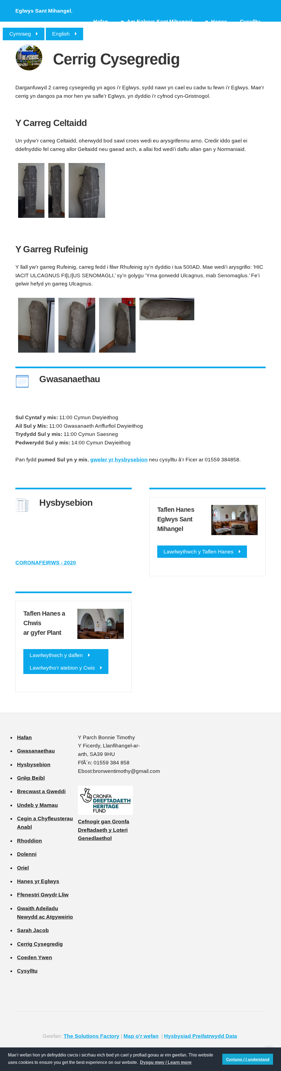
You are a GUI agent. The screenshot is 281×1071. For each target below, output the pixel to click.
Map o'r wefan (141, 1036)
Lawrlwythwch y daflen (56, 655)
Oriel (23, 868)
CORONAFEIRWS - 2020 (45, 563)
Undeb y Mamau (37, 805)
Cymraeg (20, 34)
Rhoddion (29, 841)
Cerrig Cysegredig (40, 944)
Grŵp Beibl (31, 778)
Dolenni (26, 854)
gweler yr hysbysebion (119, 459)
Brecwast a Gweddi (41, 791)
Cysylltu (250, 21)
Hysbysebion (33, 764)
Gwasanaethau (36, 751)
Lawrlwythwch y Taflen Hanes (199, 552)
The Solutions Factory (91, 1036)
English (61, 34)
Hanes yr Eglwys (38, 881)
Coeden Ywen (34, 957)
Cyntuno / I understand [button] (247, 1059)
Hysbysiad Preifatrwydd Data (200, 1036)
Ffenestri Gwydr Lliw (43, 895)
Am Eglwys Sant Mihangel (159, 21)
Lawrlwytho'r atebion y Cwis (62, 668)
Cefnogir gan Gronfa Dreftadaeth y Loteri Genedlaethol (103, 830)
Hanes (219, 21)
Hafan (100, 21)
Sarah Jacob (33, 930)
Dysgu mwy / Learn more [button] (166, 1062)
